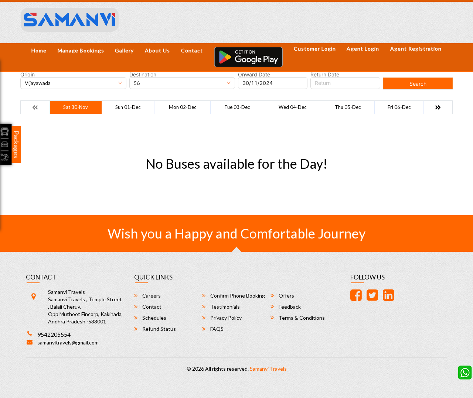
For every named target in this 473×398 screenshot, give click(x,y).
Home (39, 50)
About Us (157, 50)
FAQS (216, 329)
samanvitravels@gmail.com (68, 342)
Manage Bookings (81, 50)
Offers (286, 295)
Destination (142, 74)
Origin (27, 74)
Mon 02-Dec (182, 107)
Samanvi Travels (268, 369)
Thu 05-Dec (348, 107)
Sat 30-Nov (75, 107)
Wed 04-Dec (292, 107)
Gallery (124, 50)
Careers (151, 295)
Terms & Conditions (301, 318)
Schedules (153, 318)
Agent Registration (416, 48)
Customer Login (315, 48)
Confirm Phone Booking (237, 295)
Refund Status (158, 329)
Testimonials (224, 306)
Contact (192, 50)
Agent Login (363, 48)
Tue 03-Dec (237, 107)
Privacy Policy (225, 318)
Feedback (289, 306)
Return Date (324, 74)
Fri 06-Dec (399, 107)
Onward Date (254, 74)
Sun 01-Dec (127, 107)
